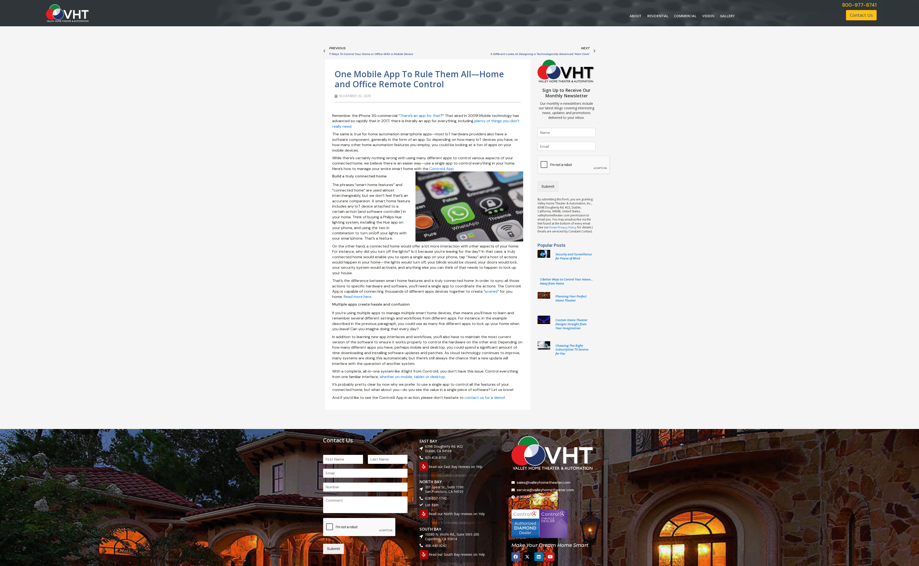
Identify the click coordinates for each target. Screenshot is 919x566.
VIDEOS (708, 16)
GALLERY (727, 16)
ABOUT (635, 16)
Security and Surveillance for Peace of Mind (573, 256)
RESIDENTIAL (657, 16)
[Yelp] (424, 466)
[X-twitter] (527, 556)
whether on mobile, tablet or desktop (412, 376)
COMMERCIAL (685, 16)
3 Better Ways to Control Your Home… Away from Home (566, 281)
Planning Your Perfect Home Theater (571, 298)
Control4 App (441, 168)
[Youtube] (550, 556)
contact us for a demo (484, 397)
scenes (491, 291)
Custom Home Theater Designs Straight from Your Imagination (571, 324)
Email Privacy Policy (563, 227)
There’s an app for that (420, 115)
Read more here (357, 296)
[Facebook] (515, 556)
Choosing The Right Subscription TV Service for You (571, 349)
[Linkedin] (538, 556)
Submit (548, 186)
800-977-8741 (859, 5)
